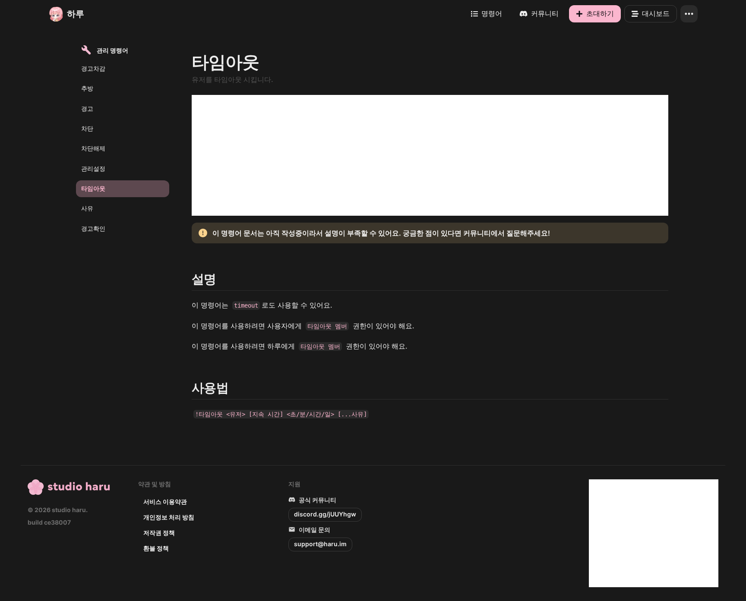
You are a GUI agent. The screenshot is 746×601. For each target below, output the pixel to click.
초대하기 (600, 13)
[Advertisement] (430, 155)
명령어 (491, 13)
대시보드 (656, 13)
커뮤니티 (545, 13)
